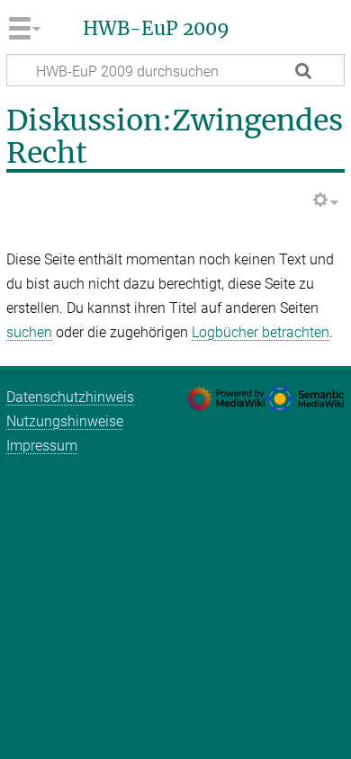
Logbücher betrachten (260, 332)
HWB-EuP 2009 (156, 28)
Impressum (41, 445)
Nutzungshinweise (64, 421)
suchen (29, 332)
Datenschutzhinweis (70, 397)
